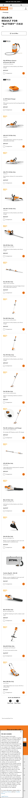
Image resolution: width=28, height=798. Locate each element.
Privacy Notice (7, 792)
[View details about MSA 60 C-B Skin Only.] (14, 131)
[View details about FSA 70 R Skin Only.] (14, 351)
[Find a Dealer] (4, 5)
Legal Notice (4, 796)
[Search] (21, 5)
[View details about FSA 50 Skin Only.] (14, 387)
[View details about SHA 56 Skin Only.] (14, 532)
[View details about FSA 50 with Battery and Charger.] (14, 424)
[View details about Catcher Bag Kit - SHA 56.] (14, 569)
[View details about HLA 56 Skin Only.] (14, 277)
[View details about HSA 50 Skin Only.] (14, 241)
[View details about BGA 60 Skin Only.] (14, 496)
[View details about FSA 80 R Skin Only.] (14, 314)
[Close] (21, 731)
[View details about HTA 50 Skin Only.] (14, 459)
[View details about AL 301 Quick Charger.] (14, 95)
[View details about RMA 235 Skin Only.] (14, 677)
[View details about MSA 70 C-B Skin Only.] (14, 168)
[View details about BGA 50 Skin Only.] (14, 605)
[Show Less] (10, 701)
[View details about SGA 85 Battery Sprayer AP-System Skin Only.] (14, 57)
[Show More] (17, 701)
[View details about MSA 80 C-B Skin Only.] (14, 204)
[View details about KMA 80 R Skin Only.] (14, 642)
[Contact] (11, 5)
